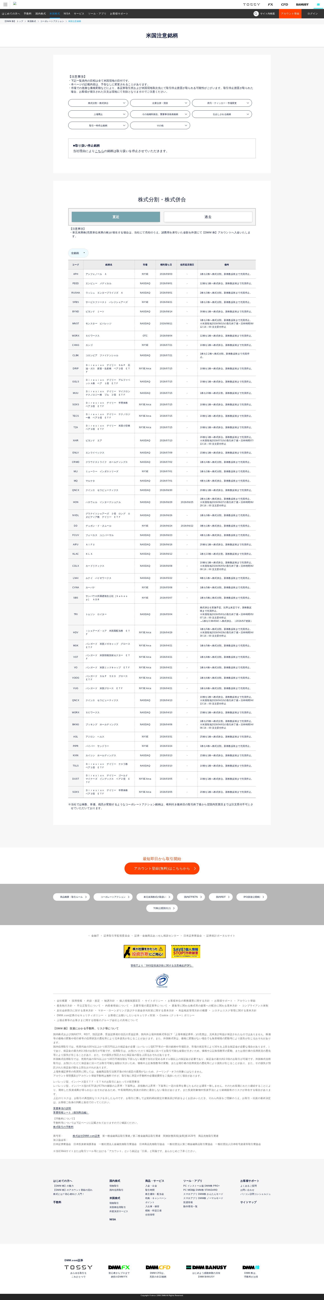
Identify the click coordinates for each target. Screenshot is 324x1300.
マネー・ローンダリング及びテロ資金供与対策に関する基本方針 (136, 1010)
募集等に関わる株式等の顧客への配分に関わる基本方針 (205, 1005)
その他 (160, 125)
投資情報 (188, 1202)
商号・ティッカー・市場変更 (222, 103)
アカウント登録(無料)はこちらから (162, 868)
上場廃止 (98, 114)
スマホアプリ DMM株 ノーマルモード (203, 1198)
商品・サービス (154, 1180)
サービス (79, 13)
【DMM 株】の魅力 (63, 1186)
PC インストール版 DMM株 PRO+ (201, 1186)
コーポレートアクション (52, 21)
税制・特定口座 (153, 1210)
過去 (208, 217)
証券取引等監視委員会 (117, 935)
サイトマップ (248, 1202)
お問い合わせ (247, 1190)
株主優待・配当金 (154, 1194)
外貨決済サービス (119, 1211)
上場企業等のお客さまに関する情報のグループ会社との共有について (97, 1020)
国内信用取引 (117, 1190)
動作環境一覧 (190, 1206)
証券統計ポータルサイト (220, 935)
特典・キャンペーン (155, 1198)
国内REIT (221, 897)
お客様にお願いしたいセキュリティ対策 (131, 1015)
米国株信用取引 (118, 1207)
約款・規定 (93, 1000)
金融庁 (95, 935)
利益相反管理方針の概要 (193, 1010)
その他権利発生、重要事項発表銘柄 (160, 114)
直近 (115, 217)
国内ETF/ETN (191, 897)
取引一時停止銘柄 (98, 125)
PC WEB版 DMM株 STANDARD (200, 1190)
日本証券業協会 (193, 935)
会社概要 (62, 1000)
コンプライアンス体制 (255, 1005)
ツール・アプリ (97, 13)
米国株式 (55, 13)
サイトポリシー (154, 1000)
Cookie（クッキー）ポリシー (177, 1015)
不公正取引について (89, 1005)
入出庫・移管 (152, 1206)
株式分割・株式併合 (98, 103)
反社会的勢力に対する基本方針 (75, 1010)
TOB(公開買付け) (162, 908)
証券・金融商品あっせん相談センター (156, 935)
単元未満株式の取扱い (155, 897)
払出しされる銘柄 (222, 114)
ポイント (150, 1202)
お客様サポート (119, 13)
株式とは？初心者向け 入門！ (68, 1194)
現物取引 (114, 1186)
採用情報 (77, 1000)
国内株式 (40, 13)
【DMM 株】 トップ (13, 21)
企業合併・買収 (160, 103)
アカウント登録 (290, 13)
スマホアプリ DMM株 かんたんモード (203, 1194)
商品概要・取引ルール (71, 897)
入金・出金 (151, 1186)
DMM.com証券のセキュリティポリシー (80, 1015)
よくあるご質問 (248, 1186)
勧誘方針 (109, 1000)
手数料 (28, 13)
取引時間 (150, 1190)
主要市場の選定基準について (150, 1005)
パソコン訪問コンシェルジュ (255, 1194)
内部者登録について (117, 1005)
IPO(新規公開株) (252, 897)
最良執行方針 (65, 1005)
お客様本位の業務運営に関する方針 (189, 1000)
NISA (67, 13)
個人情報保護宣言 (129, 1000)
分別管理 (150, 1214)
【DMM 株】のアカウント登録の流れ (72, 1190)
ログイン (313, 13)
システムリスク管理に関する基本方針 (234, 1010)
